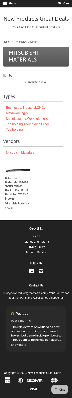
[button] (18, 345)
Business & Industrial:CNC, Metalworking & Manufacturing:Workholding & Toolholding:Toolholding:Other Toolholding (27, 118)
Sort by (7, 75)
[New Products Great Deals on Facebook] (31, 272)
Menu (12, 3)
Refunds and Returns (36, 241)
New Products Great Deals (36, 18)
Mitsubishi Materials (20, 152)
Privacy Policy (36, 247)
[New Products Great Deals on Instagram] (41, 272)
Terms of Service (36, 252)
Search (36, 236)
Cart (66, 3)
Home (6, 41)
